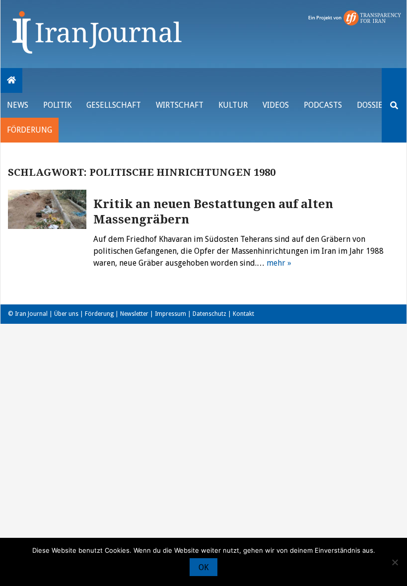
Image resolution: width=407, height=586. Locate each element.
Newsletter (134, 313)
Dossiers (374, 105)
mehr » (279, 263)
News (17, 105)
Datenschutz (209, 313)
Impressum (170, 313)
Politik (57, 105)
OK (203, 567)
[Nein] (395, 562)
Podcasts (323, 105)
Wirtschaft (180, 105)
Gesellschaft (113, 105)
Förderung (29, 130)
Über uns (66, 313)
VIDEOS (276, 105)
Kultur (233, 105)
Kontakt (243, 313)
